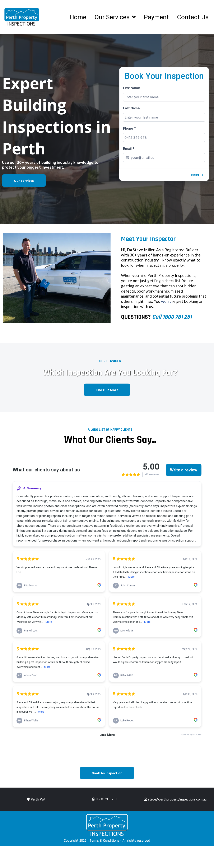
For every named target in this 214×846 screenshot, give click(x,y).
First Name (131, 88)
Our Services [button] (112, 17)
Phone (129, 128)
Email (128, 148)
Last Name (131, 108)
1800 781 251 (106, 799)
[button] (197, 175)
